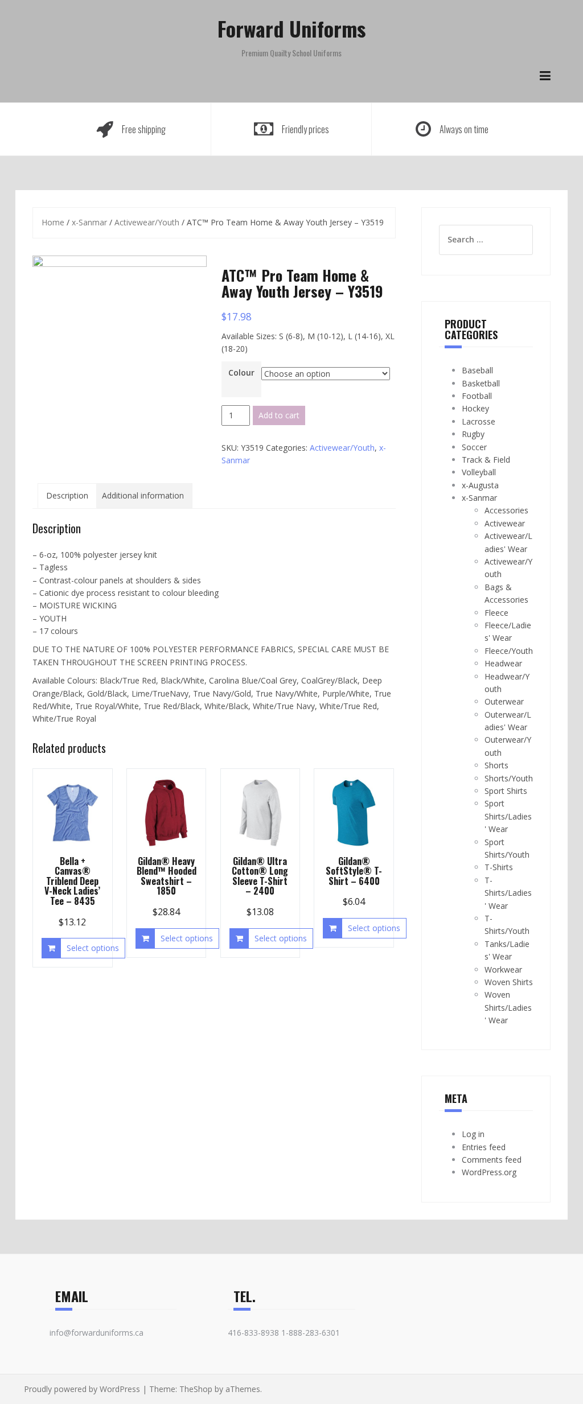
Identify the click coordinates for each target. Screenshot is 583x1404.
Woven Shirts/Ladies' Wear (508, 1007)
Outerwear (504, 701)
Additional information (143, 495)
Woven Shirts (509, 982)
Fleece (496, 612)
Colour (241, 372)
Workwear (503, 969)
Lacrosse (478, 421)
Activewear (505, 523)
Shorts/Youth (509, 778)
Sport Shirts (506, 790)
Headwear (503, 663)
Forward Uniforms (291, 28)
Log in (473, 1134)
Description (67, 495)
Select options (93, 947)
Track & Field (486, 459)
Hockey (475, 408)
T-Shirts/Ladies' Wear (508, 893)
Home (53, 222)
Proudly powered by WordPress (82, 1389)
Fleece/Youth (509, 650)
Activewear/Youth (146, 222)
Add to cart (278, 415)
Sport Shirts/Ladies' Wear (508, 816)
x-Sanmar (89, 222)
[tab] (67, 495)
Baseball (477, 370)
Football (477, 395)
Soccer (474, 447)
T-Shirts (499, 867)
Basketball (481, 383)
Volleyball (479, 472)
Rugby (473, 434)
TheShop (195, 1389)
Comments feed (492, 1159)
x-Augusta (480, 485)
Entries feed (484, 1147)
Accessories (506, 510)
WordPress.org (489, 1172)
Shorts (496, 765)
